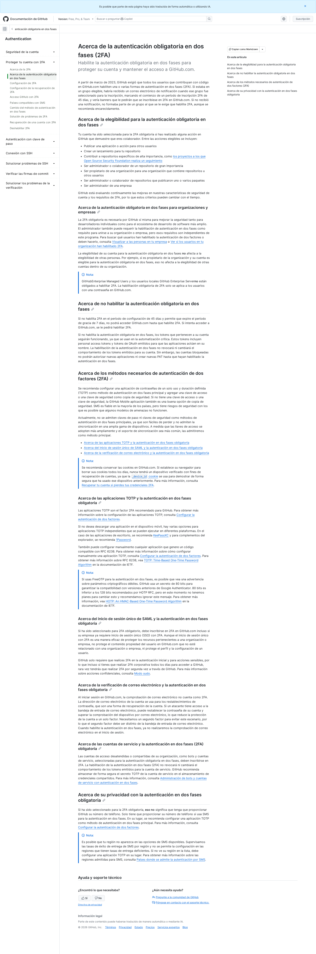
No (100, 898)
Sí (86, 898)
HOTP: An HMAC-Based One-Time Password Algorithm (144, 601)
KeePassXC (161, 535)
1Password (123, 539)
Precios (150, 927)
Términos (110, 927)
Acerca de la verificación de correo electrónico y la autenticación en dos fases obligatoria (146, 453)
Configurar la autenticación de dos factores (170, 556)
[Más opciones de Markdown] (262, 49)
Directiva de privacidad (90, 904)
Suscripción (303, 18)
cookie (145, 476)
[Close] (306, 6)
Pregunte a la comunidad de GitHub (177, 897)
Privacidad (125, 927)
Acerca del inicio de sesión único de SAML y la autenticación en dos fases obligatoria (143, 448)
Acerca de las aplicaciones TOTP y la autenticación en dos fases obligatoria (136, 442)
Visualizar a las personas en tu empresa (139, 241)
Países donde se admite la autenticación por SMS (171, 859)
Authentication (18, 39)
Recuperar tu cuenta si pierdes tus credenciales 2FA (118, 485)
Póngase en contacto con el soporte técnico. (182, 902)
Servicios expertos (168, 927)
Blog (185, 927)
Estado (139, 927)
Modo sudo (142, 673)
